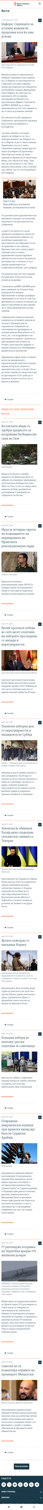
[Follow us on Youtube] (15, 1484)
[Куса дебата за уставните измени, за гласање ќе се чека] (19, 189)
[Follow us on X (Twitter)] (9, 1484)
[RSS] (26, 1484)
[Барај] (34, 1507)
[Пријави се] (37, 1484)
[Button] (8, 399)
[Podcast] (31, 1484)
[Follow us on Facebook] (3, 1484)
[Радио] (9, 1507)
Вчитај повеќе (21, 1466)
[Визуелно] (21, 1507)
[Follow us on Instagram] (20, 1484)
